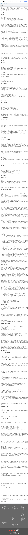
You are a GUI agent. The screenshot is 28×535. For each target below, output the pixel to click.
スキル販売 (3, 523)
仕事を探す (7, 1)
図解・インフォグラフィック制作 (15, 524)
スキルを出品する (13, 509)
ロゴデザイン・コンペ (4, 522)
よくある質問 (22, 514)
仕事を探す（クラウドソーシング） (15, 508)
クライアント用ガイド (23, 509)
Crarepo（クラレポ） (23, 519)
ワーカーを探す (11, 1)
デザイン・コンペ (4, 521)
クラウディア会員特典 (23, 518)
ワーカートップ (13, 507)
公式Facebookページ (23, 520)
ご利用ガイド (22, 507)
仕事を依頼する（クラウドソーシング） (6, 508)
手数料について (22, 513)
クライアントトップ (4, 507)
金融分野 (13, 517)
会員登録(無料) (25, 1)
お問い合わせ (22, 515)
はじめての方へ (22, 508)
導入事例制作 (13, 525)
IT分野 (12, 519)
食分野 (13, 520)
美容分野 (13, 518)
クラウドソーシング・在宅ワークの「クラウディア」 (14, 533)
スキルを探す (16, 1)
